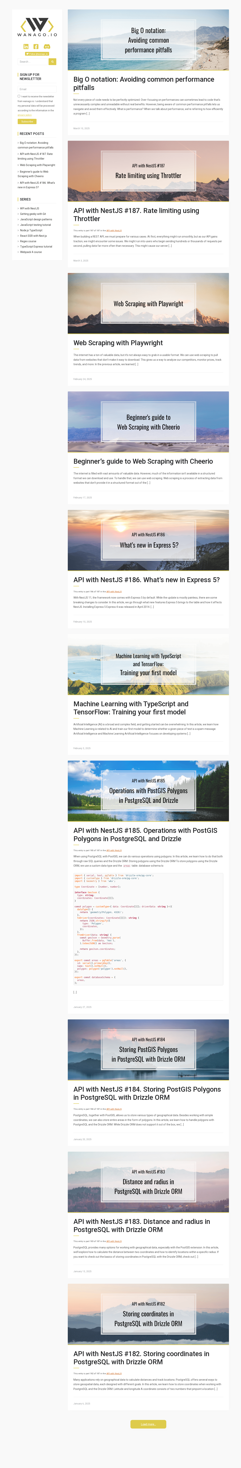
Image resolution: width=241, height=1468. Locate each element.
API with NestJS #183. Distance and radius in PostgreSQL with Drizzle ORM (141, 1226)
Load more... (148, 1424)
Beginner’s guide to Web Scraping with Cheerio (143, 461)
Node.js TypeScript (31, 230)
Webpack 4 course (31, 252)
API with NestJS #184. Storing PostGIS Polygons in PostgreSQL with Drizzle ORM (147, 1093)
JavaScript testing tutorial (35, 224)
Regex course (28, 241)
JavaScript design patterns (36, 219)
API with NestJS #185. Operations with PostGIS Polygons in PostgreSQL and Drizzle (145, 835)
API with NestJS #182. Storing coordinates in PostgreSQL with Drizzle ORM (141, 1358)
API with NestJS (114, 230)
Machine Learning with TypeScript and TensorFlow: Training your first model (130, 708)
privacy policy (25, 115)
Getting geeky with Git (33, 213)
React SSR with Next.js (33, 235)
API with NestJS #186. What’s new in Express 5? (146, 580)
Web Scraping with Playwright (118, 343)
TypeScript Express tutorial (36, 246)
